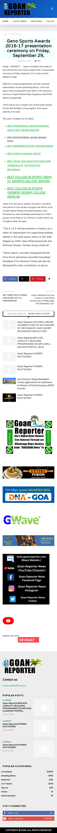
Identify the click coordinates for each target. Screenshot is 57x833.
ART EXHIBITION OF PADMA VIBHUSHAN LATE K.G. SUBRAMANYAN (15, 298)
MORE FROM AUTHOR (38, 314)
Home (5, 34)
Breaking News (15, 34)
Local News (7, 700)
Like (51, 813)
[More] (49, 279)
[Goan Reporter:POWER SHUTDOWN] (9, 356)
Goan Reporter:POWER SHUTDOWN (14, 725)
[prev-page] (4, 408)
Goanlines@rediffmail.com (14, 685)
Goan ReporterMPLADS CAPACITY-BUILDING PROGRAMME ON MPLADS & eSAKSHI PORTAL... (17, 707)
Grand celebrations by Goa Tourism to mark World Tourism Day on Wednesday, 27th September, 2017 (42, 299)
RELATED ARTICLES (17, 314)
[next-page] (8, 408)
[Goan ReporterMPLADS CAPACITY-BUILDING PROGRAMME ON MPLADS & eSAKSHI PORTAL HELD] (9, 341)
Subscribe (48, 818)
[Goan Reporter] (19, 9)
